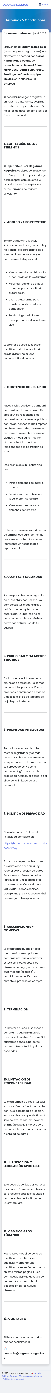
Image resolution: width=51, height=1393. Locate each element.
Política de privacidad (13, 1379)
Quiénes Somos (9, 1376)
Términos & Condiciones (30, 1376)
